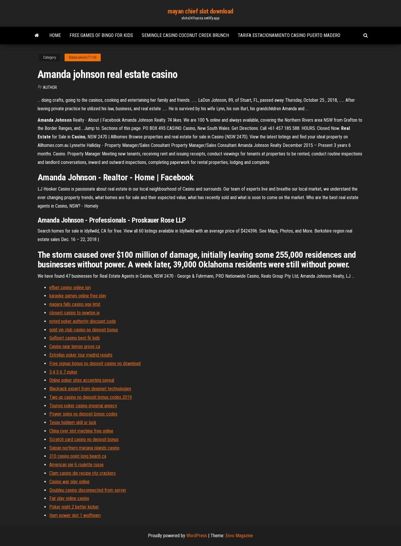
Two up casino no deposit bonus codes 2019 (90, 397)
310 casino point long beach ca (77, 456)
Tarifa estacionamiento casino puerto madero (289, 35)
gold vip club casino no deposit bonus (83, 330)
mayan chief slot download (200, 11)
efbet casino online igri (70, 287)
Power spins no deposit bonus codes (83, 414)
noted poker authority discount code (82, 321)
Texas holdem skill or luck (72, 422)
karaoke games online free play (77, 296)
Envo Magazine (239, 535)
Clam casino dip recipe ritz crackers (82, 473)
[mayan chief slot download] (37, 35)
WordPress (196, 535)
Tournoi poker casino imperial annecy (83, 405)
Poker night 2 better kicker (74, 507)
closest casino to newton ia (74, 313)
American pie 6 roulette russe (76, 464)
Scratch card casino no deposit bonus (84, 439)
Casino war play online (69, 481)
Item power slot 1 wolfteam (75, 515)
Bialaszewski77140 (82, 57)
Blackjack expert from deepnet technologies (90, 388)
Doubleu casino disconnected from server (87, 490)
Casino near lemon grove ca (74, 346)
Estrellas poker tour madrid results (80, 355)
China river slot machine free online (81, 431)
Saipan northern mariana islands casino (84, 448)
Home (55, 35)
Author (50, 87)
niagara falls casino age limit (74, 304)
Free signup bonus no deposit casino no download (95, 363)
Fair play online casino (69, 498)
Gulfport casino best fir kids (74, 338)
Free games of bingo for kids (101, 35)
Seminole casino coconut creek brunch (185, 35)
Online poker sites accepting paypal (81, 380)
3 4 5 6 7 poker (63, 372)
